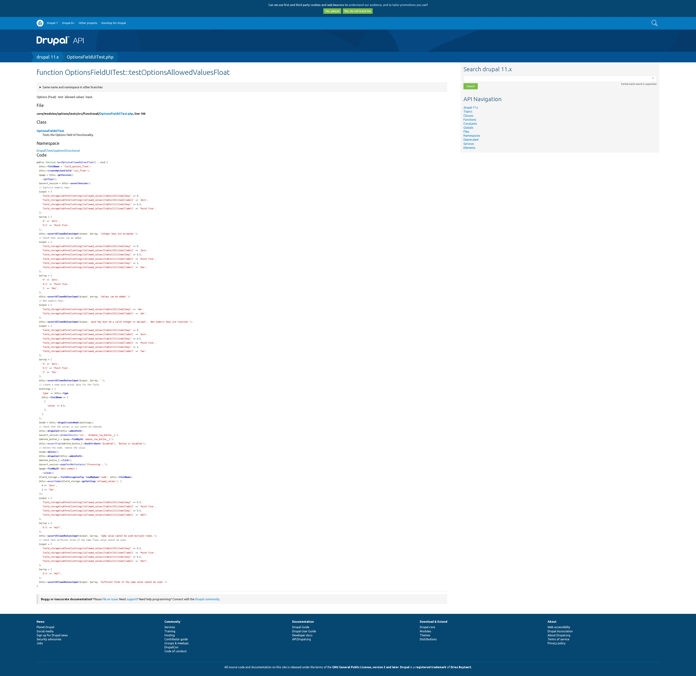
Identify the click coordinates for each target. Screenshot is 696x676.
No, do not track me (358, 11)
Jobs (40, 643)
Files (466, 131)
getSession (64, 175)
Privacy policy (557, 643)
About (552, 621)
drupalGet (53, 431)
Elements (469, 147)
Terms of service (558, 639)
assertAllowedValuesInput (63, 234)
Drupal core (427, 627)
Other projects (88, 22)
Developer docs (302, 635)
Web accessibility (559, 627)
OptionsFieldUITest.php (90, 57)
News (40, 621)
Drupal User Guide (304, 631)
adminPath (75, 431)
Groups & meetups (176, 643)
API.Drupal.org (301, 639)
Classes (468, 115)
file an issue (110, 599)
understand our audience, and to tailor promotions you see (387, 5)
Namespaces (471, 135)
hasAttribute (92, 443)
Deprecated (470, 139)
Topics (467, 111)
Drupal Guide (300, 627)
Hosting (169, 635)
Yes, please (332, 11)
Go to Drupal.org (40, 23)
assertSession (79, 183)
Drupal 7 (52, 22)
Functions (469, 119)
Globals (468, 127)
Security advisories (49, 639)
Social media (45, 631)
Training (169, 631)
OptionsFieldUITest (50, 130)
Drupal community (207, 599)
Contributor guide (176, 639)
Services (468, 143)
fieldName (53, 166)
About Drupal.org (559, 635)
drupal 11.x (48, 57)
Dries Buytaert (461, 667)
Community (172, 621)
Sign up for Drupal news (52, 635)
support (132, 599)
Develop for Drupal (113, 22)
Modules (425, 631)
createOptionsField (59, 170)
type (65, 393)
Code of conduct (175, 651)
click (65, 460)
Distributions (428, 639)
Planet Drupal (45, 627)
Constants (470, 123)
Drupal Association (560, 631)
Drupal (404, 667)
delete (52, 452)
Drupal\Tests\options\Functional (58, 150)
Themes (425, 635)
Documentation (303, 621)
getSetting (88, 481)
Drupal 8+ (68, 22)
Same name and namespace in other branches (73, 87)
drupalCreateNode (68, 422)
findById (77, 439)
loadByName (92, 477)
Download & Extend (433, 621)
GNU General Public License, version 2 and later (365, 667)
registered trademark (430, 667)
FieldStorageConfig (72, 477)
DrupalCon (171, 647)
